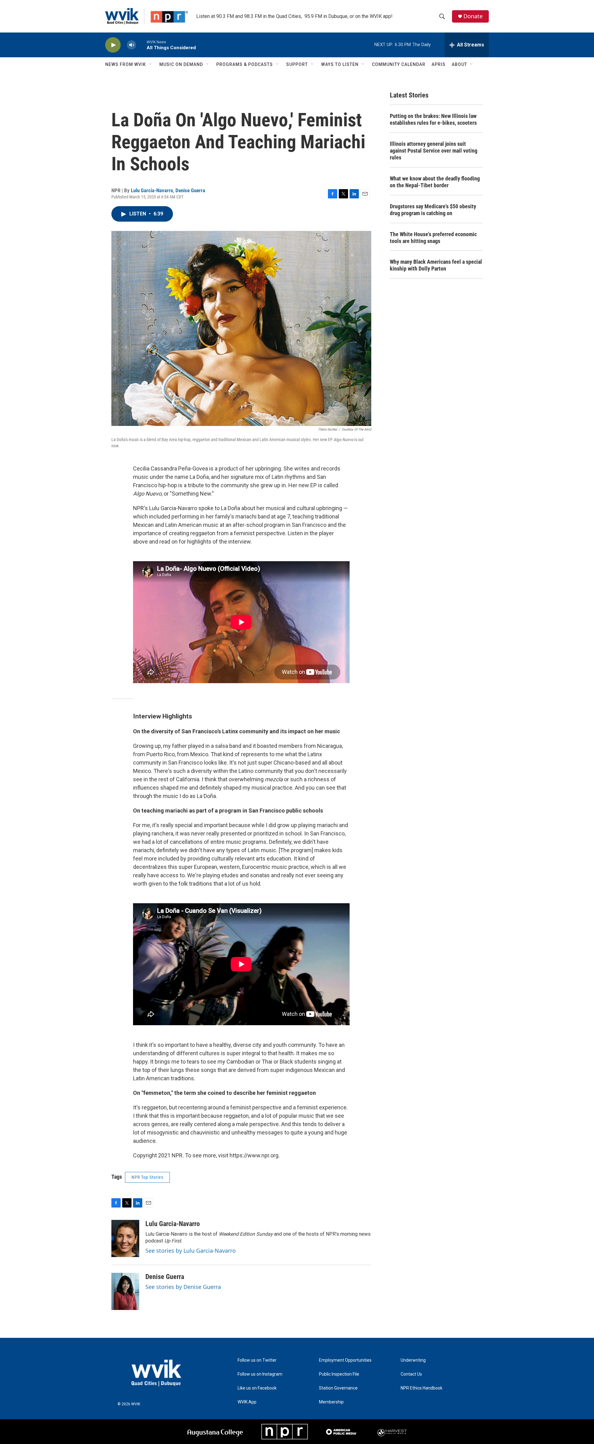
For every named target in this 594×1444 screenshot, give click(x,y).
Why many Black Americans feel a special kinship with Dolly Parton (436, 265)
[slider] (141, 44)
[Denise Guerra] (125, 1291)
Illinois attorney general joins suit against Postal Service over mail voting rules (433, 151)
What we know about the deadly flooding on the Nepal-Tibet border (435, 182)
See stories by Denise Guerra (183, 1286)
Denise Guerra (190, 190)
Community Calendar (398, 64)
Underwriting (413, 1360)
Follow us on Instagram (260, 1374)
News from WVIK (125, 64)
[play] (113, 45)
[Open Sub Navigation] (150, 64)
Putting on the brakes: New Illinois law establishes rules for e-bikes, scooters (433, 119)
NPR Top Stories (147, 1177)
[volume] (131, 45)
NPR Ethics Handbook (421, 1388)
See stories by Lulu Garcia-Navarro (190, 1250)
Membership (331, 1402)
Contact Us (411, 1374)
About (459, 64)
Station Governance (338, 1388)
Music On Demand (181, 64)
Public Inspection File (339, 1374)
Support (297, 64)
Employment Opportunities (345, 1360)
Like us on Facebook (257, 1388)
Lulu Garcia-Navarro (152, 190)
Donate (473, 16)
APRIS (439, 64)
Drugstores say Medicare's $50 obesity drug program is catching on (433, 209)
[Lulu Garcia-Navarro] (125, 1238)
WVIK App (247, 1402)
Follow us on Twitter (257, 1360)
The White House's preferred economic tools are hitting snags (433, 237)
